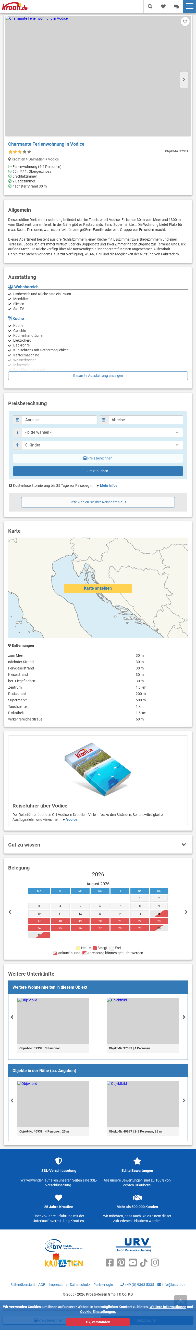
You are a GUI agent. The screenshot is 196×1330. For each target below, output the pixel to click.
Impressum (58, 1285)
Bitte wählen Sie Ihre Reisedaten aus (97, 502)
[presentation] (12, 1017)
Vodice (71, 819)
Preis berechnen (100, 458)
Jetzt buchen (98, 471)
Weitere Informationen (168, 1307)
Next (184, 79)
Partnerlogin (103, 1285)
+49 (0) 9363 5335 (139, 1285)
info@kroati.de (173, 1285)
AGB (41, 1285)
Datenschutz (80, 1285)
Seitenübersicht (22, 1285)
